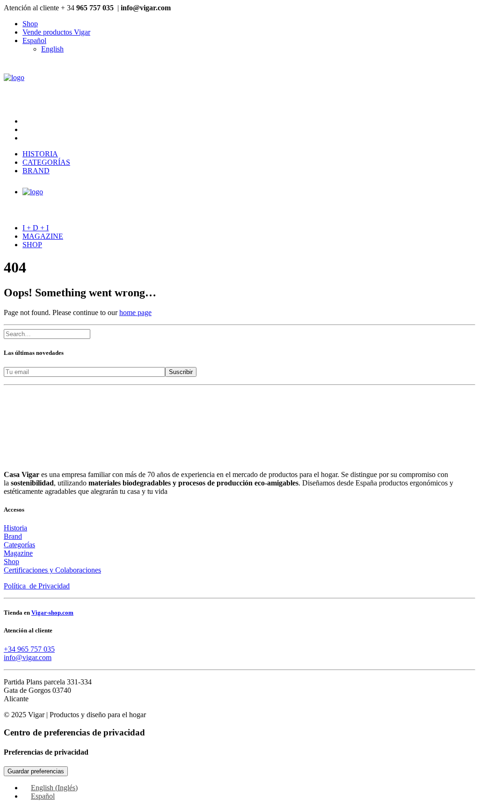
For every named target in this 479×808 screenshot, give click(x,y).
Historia (40, 154)
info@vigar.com (27, 657)
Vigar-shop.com (52, 612)
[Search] (47, 334)
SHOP (32, 245)
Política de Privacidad (37, 586)
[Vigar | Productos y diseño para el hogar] (239, 85)
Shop (30, 24)
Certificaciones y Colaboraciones (52, 570)
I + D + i (35, 228)
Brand (36, 171)
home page (135, 312)
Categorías (46, 162)
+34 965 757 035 (29, 649)
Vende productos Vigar (56, 32)
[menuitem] (248, 24)
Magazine (42, 236)
